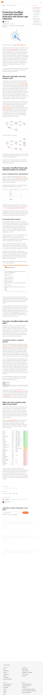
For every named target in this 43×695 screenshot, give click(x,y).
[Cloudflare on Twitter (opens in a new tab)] (12, 499)
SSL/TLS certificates (7, 108)
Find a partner (6, 674)
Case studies (5, 687)
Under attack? (6, 677)
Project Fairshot (25, 674)
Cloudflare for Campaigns (27, 672)
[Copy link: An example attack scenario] (2, 219)
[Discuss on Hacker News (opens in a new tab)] (3, 488)
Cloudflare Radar (6, 685)
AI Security (24, 687)
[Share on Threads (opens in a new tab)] (14, 488)
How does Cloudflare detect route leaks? (36, 19)
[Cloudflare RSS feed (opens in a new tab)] (10, 499)
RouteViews (20, 345)
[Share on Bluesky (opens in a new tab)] (10, 488)
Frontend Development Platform (28, 689)
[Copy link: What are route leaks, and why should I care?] (2, 76)
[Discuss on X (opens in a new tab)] (5, 488)
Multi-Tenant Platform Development (29, 690)
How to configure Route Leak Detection (37, 14)
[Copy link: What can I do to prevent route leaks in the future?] (2, 402)
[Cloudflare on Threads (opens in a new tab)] (24, 499)
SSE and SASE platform (27, 684)
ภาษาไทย (5, 26)
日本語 (17, 25)
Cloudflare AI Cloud (26, 685)
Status (4, 689)
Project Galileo (25, 669)
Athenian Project (25, 670)
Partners (5, 672)
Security (14, 5)
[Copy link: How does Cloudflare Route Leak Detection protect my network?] (2, 167)
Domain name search (7, 679)
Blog (4, 694)
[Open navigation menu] (41, 2)
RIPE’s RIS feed (14, 345)
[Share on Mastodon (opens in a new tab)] (12, 488)
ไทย (25, 44)
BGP (8, 5)
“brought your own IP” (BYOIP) (21, 177)
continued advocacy (11, 420)
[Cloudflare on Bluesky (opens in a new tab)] (22, 499)
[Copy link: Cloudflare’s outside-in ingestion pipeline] (2, 340)
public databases (15, 311)
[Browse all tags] (27, 5)
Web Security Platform (26, 692)
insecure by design (14, 49)
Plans (4, 669)
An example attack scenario (36, 16)
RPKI (11, 5)
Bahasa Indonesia (21, 25)
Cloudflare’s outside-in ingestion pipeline (37, 22)
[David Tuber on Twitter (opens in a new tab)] (11, 502)
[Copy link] (16, 488)
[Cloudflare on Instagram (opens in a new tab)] (18, 499)
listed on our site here (18, 391)
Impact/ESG (24, 675)
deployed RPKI (8, 395)
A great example (24, 83)
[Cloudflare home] (2, 2)
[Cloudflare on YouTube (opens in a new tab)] (16, 499)
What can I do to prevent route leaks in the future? (37, 24)
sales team (25, 476)
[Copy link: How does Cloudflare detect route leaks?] (2, 321)
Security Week (15, 493)
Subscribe (25, 512)
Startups (5, 675)
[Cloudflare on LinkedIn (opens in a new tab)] (14, 499)
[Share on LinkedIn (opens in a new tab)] (7, 488)
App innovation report (7, 684)
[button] (15, 125)
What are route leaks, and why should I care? (37, 8)
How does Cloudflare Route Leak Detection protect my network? (36, 11)
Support (5, 690)
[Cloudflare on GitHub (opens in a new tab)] (20, 499)
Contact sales (6, 670)
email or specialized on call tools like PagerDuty (16, 207)
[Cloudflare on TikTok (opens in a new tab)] (26, 499)
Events (4, 692)
